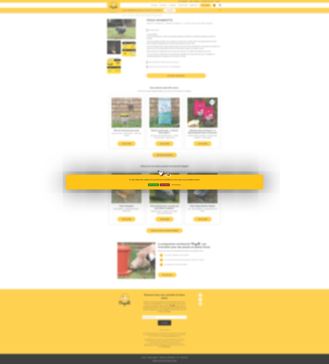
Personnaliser (176, 185)
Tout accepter (153, 185)
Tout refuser (165, 185)
